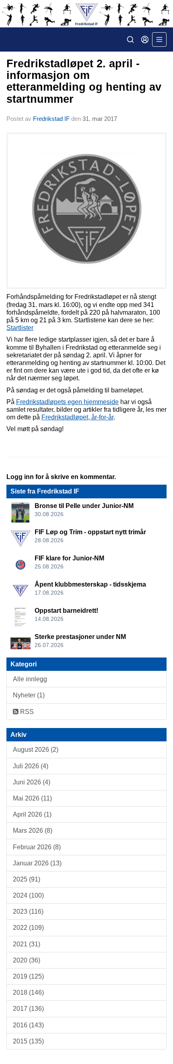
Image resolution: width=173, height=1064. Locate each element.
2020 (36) (26, 960)
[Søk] (130, 39)
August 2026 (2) (35, 749)
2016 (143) (28, 1025)
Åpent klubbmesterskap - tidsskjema (90, 584)
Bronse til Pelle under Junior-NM (84, 505)
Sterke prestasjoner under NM (80, 636)
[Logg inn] (145, 39)
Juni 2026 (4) (31, 782)
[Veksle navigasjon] (159, 39)
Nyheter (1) (29, 695)
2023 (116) (28, 911)
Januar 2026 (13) (37, 863)
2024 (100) (28, 895)
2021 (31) (26, 944)
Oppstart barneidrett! (66, 610)
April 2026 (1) (32, 814)
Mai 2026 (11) (32, 798)
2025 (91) (26, 879)
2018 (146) (28, 992)
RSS (26, 711)
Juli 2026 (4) (30, 766)
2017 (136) (28, 1008)
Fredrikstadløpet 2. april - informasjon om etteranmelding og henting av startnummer (83, 81)
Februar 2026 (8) (37, 847)
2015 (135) (28, 1041)
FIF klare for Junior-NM (69, 558)
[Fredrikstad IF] (86, 13)
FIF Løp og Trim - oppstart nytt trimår (90, 532)
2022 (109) (28, 927)
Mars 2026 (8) (32, 830)
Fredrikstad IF (51, 118)
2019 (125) (28, 976)
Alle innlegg (30, 679)
